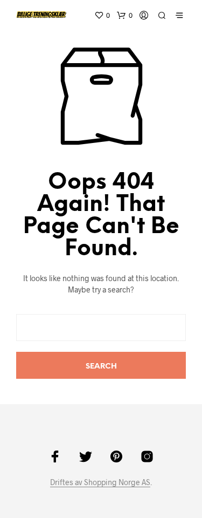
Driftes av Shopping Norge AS (100, 482)
